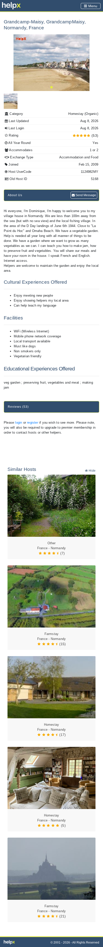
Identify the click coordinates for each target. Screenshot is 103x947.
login (18, 422)
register (32, 422)
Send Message (85, 195)
